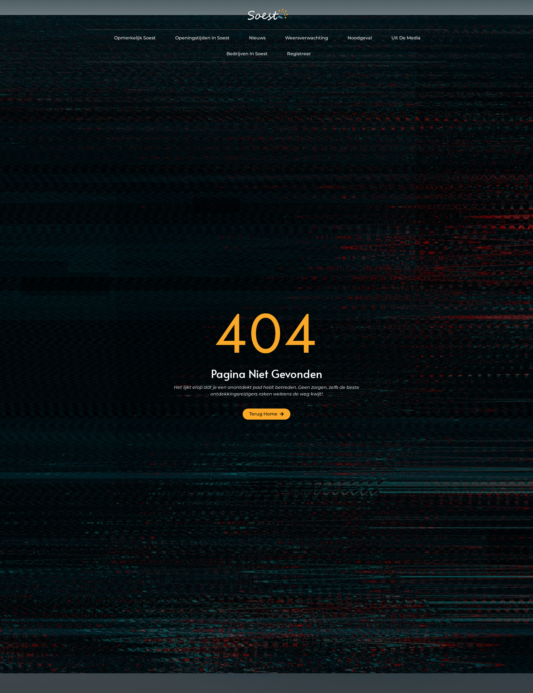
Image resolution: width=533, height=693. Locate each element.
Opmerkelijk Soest (135, 38)
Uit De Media (406, 38)
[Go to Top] (516, 651)
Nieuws (257, 38)
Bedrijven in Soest (247, 53)
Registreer (299, 53)
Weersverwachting (306, 38)
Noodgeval (360, 38)
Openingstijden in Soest (202, 38)
